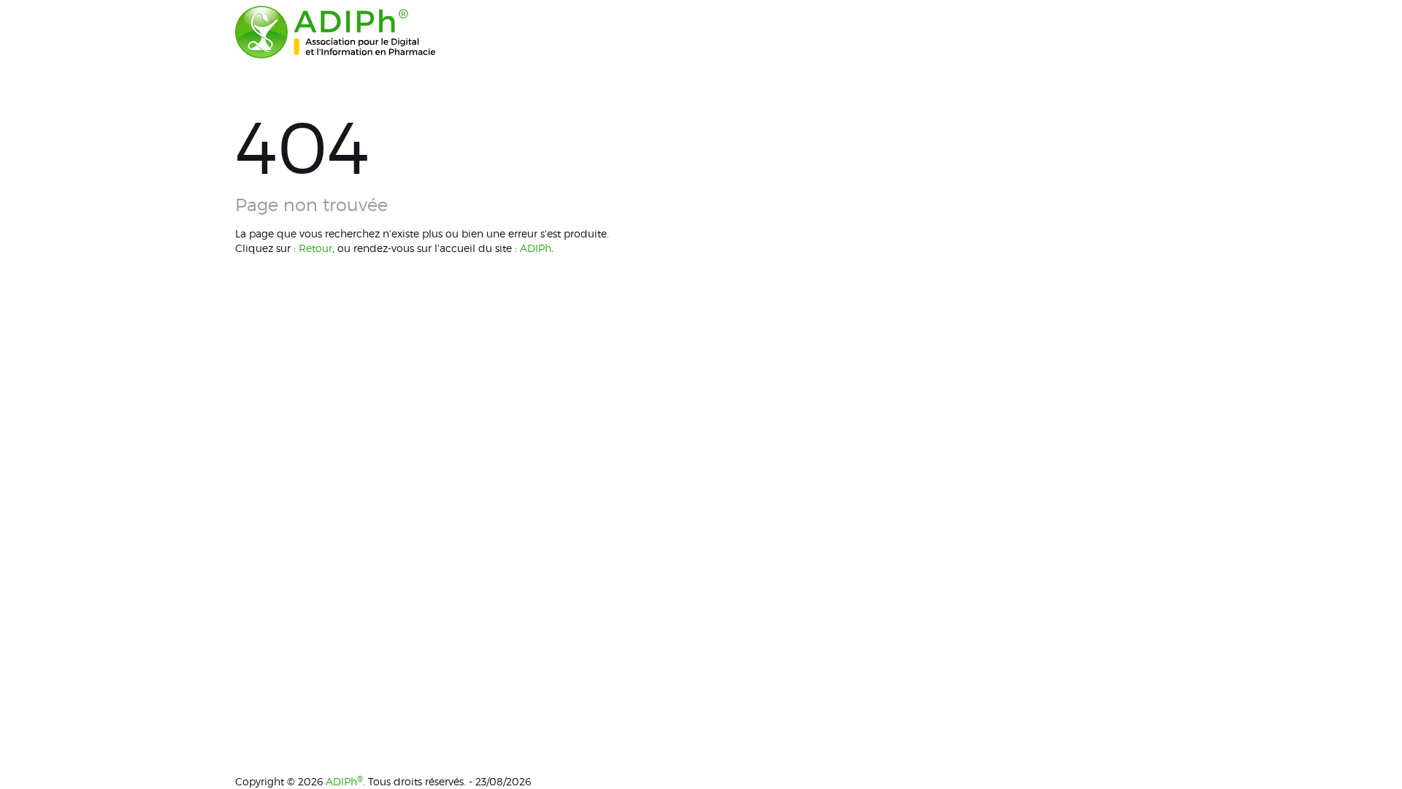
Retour (315, 248)
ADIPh (535, 248)
